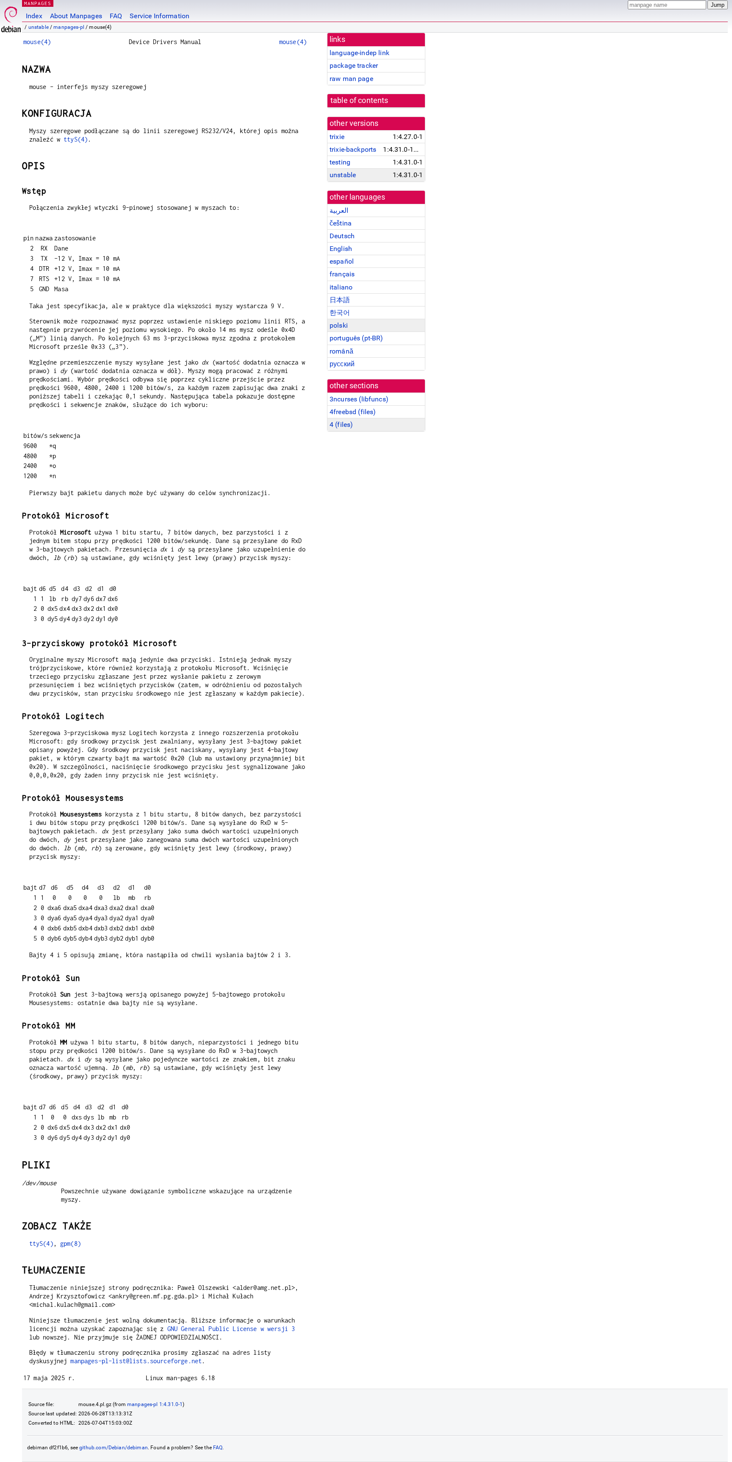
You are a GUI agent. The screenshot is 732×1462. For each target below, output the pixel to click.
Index (34, 16)
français (342, 274)
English (341, 249)
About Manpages (76, 16)
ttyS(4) (76, 139)
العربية (339, 210)
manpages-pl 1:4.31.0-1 (155, 1404)
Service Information (159, 16)
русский (342, 364)
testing (340, 162)
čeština (341, 223)
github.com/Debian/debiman (113, 1448)
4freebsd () (353, 412)
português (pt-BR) (356, 338)
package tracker (354, 65)
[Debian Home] (11, 17)
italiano (341, 287)
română (341, 351)
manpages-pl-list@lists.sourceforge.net (136, 1361)
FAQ (116, 16)
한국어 (340, 313)
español (342, 261)
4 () (341, 424)
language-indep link (359, 53)
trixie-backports (353, 149)
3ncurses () (359, 399)
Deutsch (342, 236)
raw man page (351, 79)
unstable (38, 27)
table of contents (359, 100)
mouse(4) (37, 41)
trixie (337, 137)
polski (339, 325)
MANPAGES (37, 3)
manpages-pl (68, 27)
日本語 (340, 300)
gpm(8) (70, 1243)
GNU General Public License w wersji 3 (231, 1328)
